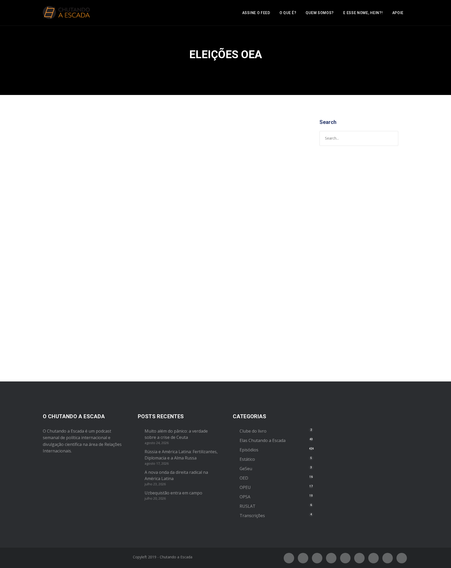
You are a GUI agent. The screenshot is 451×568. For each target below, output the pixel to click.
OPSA (245, 497)
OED (244, 478)
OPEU (74, 234)
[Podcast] (373, 558)
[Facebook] (289, 558)
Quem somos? (320, 13)
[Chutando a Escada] (66, 13)
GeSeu (246, 468)
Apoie (398, 13)
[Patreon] (387, 558)
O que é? (288, 13)
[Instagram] (317, 558)
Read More (60, 340)
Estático (247, 459)
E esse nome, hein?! (363, 13)
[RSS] (359, 558)
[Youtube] (345, 558)
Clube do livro (253, 431)
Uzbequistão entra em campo (173, 493)
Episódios (59, 234)
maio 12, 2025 (62, 229)
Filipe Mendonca (123, 229)
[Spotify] (331, 558)
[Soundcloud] (401, 558)
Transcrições (252, 515)
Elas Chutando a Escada (263, 440)
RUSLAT (248, 506)
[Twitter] (303, 558)
